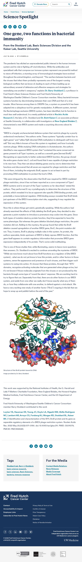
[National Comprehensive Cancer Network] (40, 554)
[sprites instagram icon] (25, 532)
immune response (22, 475)
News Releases (52, 469)
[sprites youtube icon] (20, 532)
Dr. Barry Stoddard (54, 90)
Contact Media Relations (56, 466)
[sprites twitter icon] (10, 532)
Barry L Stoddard (26, 466)
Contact (6, 505)
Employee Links (9, 512)
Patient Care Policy (39, 516)
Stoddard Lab (12, 466)
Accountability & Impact (13, 509)
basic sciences (13, 472)
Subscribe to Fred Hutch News (15, 516)
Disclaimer (36, 519)
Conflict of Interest (39, 509)
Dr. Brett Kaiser (48, 118)
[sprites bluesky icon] (30, 532)
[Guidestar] (63, 554)
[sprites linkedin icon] (15, 532)
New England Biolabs (65, 121)
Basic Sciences (26, 472)
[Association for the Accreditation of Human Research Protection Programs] (53, 554)
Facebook (5, 26)
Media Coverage (53, 471)
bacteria (10, 475)
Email (20, 26)
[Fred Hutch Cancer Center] (15, 497)
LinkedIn (10, 26)
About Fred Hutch (53, 474)
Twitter (15, 26)
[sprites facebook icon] (5, 532)
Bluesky (24, 26)
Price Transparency (39, 512)
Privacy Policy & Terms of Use (42, 505)
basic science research (16, 469)
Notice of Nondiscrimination (42, 522)
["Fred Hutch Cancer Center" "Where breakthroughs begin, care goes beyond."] (14, 4)
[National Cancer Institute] (22, 554)
